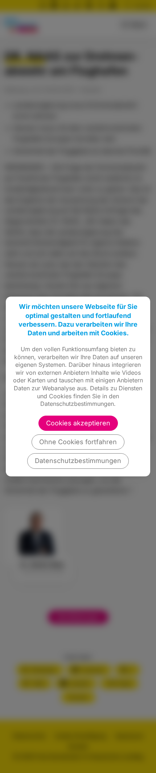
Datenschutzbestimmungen (78, 460)
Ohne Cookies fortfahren (78, 442)
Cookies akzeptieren (78, 423)
